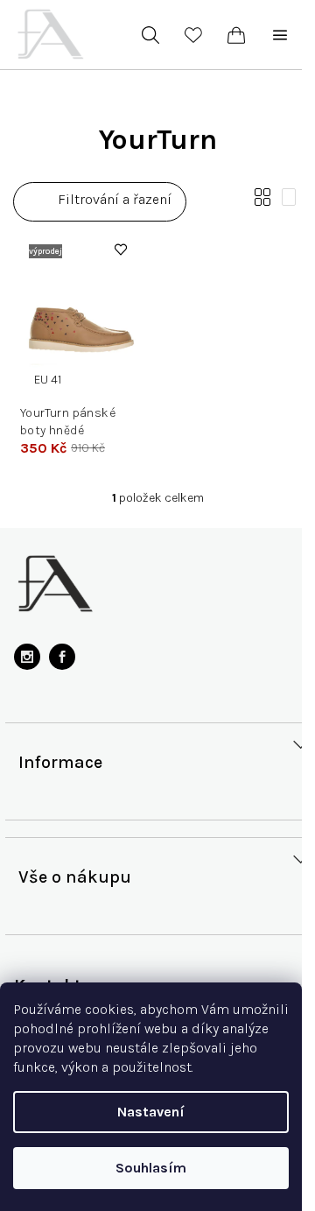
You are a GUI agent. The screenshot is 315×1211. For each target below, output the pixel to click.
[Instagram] (27, 657)
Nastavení (151, 1111)
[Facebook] (62, 657)
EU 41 (47, 379)
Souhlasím (151, 1167)
